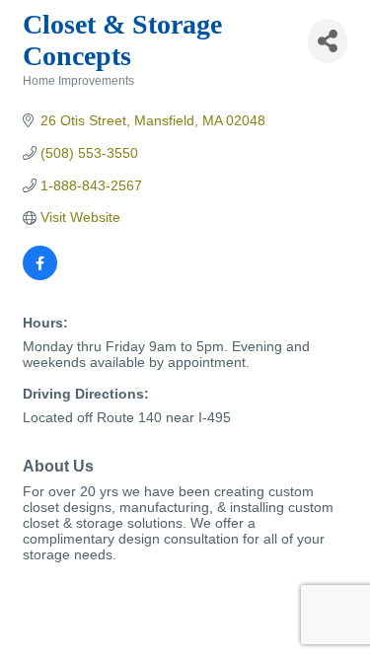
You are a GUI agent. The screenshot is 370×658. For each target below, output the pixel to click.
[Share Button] (327, 41)
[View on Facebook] (40, 275)
